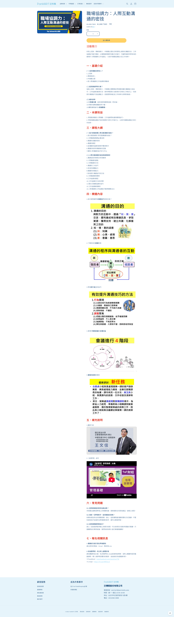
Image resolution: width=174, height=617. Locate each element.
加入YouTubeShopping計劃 (79, 586)
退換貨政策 (40, 586)
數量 (88, 30)
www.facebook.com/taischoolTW (108, 559)
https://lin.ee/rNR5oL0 (102, 562)
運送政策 (39, 596)
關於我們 (39, 599)
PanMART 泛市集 (73, 611)
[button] (63, 4)
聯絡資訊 (106, 611)
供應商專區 (74, 589)
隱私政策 (82, 611)
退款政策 (88, 611)
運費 (93, 27)
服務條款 (39, 589)
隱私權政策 (40, 593)
